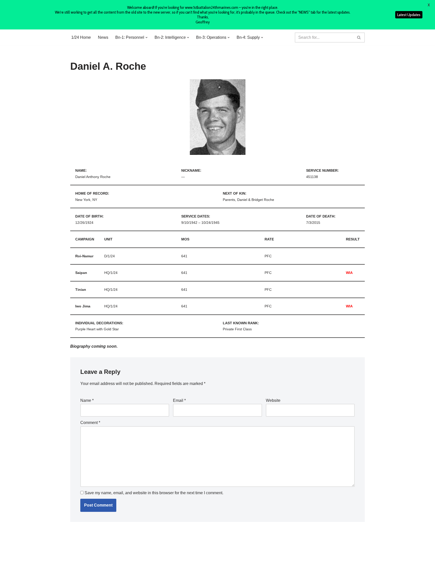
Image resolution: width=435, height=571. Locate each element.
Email (179, 400)
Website (273, 400)
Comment (90, 422)
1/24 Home (81, 37)
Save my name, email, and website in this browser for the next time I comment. (154, 493)
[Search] (359, 37)
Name (87, 400)
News (103, 37)
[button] (147, 38)
